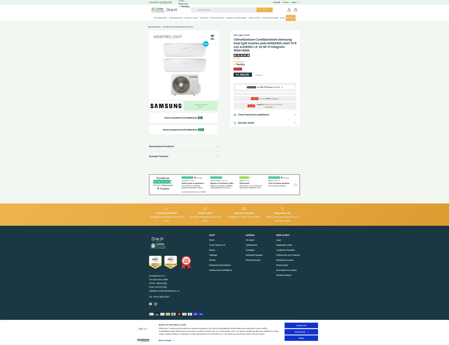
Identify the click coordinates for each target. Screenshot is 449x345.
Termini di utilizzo (283, 275)
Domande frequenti (254, 255)
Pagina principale (154, 27)
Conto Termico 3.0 (217, 245)
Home (211, 240)
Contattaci (250, 250)
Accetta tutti (301, 325)
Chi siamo (250, 240)
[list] (184, 65)
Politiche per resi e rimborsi (288, 255)
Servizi (286, 2)
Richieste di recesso (285, 260)
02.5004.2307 (165, 2)
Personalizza (300, 332)
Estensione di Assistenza (220, 265)
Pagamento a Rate (284, 245)
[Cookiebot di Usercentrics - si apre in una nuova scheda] (143, 340)
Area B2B (276, 2)
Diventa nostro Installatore (220, 270)
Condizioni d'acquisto (285, 250)
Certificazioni (251, 245)
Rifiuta (301, 338)
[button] (295, 9)
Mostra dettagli (165, 340)
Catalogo (213, 255)
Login (278, 240)
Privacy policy (282, 265)
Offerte (212, 260)
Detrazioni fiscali (253, 260)
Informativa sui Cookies (286, 270)
